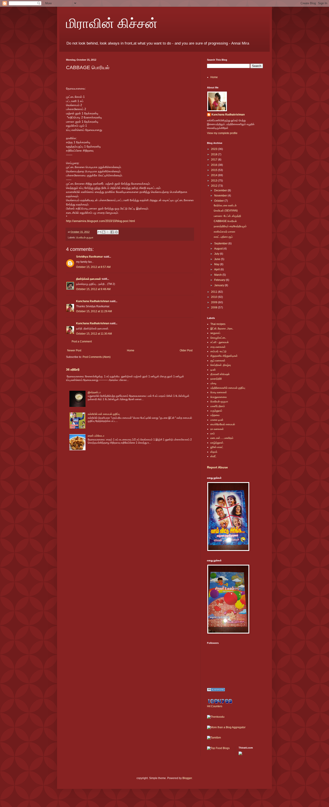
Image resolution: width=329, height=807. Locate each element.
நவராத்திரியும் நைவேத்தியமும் (230, 226)
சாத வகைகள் (218, 346)
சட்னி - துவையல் (219, 342)
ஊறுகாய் (215, 333)
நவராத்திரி (216, 378)
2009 (214, 302)
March (218, 274)
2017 (214, 159)
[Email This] (99, 232)
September (221, 243)
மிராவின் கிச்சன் (112, 23)
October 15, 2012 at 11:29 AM (94, 311)
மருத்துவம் (216, 410)
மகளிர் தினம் (217, 406)
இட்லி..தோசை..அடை (221, 328)
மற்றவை (215, 415)
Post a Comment (82, 341)
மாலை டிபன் (216, 419)
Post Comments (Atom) (97, 357)
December (221, 190)
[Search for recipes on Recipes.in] (218, 748)
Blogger (187, 778)
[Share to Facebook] (112, 232)
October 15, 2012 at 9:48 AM (93, 289)
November (221, 195)
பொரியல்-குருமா (84, 237)
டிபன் (213, 369)
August (218, 248)
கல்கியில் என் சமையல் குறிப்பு (104, 414)
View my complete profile (222, 133)
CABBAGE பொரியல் (225, 221)
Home (130, 350)
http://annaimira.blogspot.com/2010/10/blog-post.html (100, 221)
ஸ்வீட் (213, 456)
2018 (214, 154)
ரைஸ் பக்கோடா (96, 435)
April (217, 269)
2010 (214, 297)
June (217, 259)
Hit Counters (214, 706)
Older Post (186, 350)
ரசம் (212, 433)
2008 (214, 307)
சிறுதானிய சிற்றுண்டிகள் (224, 355)
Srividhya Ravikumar (89, 256)
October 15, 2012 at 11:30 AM (94, 333)
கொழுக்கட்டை (218, 337)
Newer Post (74, 350)
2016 (214, 165)
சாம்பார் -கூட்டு (218, 351)
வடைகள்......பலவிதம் (221, 438)
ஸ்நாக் (213, 451)
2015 (214, 170)
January (219, 285)
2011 (214, 291)
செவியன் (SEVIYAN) (226, 210)
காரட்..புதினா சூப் (223, 236)
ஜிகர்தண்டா (94, 392)
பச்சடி (213, 383)
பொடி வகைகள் (218, 392)
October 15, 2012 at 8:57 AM (93, 267)
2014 (214, 175)
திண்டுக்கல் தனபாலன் (88, 278)
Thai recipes (217, 324)
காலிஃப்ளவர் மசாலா (224, 231)
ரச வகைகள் (217, 429)
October (219, 200)
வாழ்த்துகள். (217, 442)
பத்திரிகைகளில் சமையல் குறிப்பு (227, 387)
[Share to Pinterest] (116, 232)
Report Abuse (217, 467)
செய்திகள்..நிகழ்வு (220, 365)
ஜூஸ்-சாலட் (216, 447)
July (217, 253)
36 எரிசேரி (72, 369)
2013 (214, 180)
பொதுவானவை (218, 397)
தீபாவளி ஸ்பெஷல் (220, 374)
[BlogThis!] (103, 232)
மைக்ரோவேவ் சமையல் (222, 424)
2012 (214, 185)
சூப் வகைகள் (217, 360)
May (217, 264)
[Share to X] (108, 232)
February (220, 280)
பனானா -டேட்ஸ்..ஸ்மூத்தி (227, 216)
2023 (214, 149)
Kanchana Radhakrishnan (92, 301)
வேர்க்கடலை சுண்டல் (225, 205)
